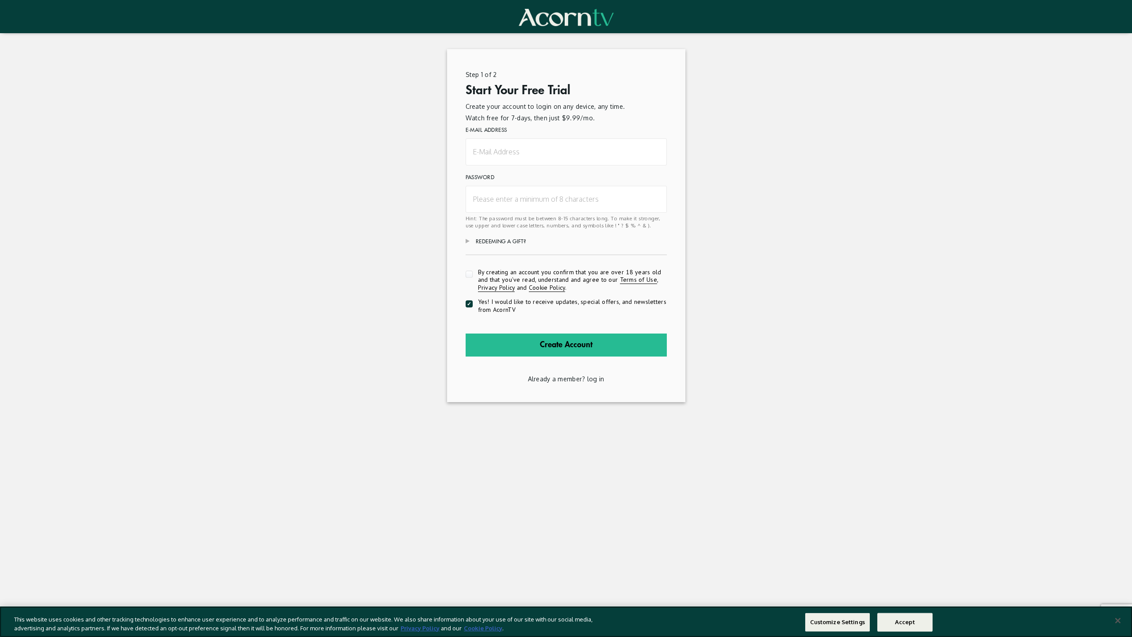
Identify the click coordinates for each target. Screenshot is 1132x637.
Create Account (566, 345)
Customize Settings (837, 621)
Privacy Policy (496, 288)
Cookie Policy (547, 288)
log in (595, 379)
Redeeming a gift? (501, 241)
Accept (905, 621)
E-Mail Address (486, 130)
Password (480, 177)
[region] (566, 621)
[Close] (1118, 620)
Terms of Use (638, 280)
